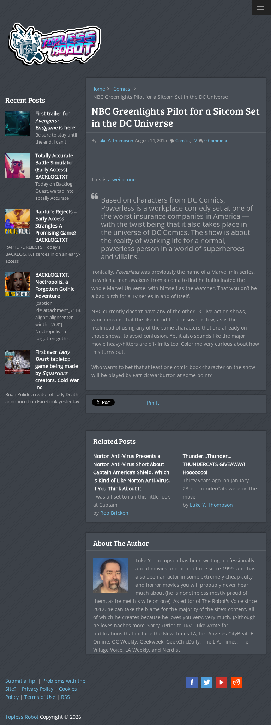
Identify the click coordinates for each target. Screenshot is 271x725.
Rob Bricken (114, 512)
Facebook (192, 682)
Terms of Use (39, 697)
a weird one (122, 179)
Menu (261, 7)
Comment (215, 141)
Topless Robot (21, 716)
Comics (121, 88)
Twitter (206, 682)
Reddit (236, 682)
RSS (65, 697)
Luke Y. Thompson (115, 141)
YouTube (221, 682)
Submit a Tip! (21, 680)
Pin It (153, 402)
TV (194, 141)
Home (98, 88)
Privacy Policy (37, 688)
